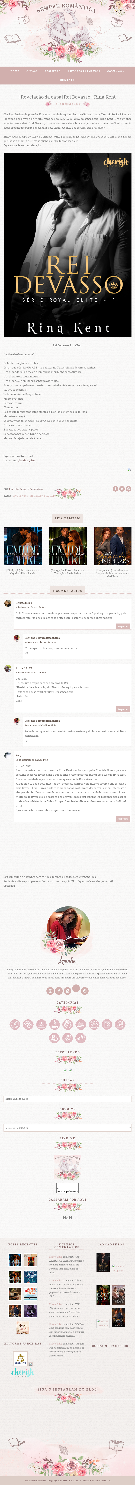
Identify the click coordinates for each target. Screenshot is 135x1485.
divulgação (20, 495)
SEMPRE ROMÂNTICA (72, 1481)
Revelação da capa (43, 495)
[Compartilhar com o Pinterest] (128, 489)
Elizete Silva (24, 603)
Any (18, 755)
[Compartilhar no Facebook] (115, 489)
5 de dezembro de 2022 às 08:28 (40, 642)
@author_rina (26, 460)
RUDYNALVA (24, 668)
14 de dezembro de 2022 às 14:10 (32, 759)
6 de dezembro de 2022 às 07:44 (40, 725)
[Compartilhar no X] (122, 489)
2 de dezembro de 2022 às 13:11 (31, 607)
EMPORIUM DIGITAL (103, 1481)
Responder (122, 626)
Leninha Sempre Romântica (42, 637)
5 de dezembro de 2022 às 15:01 (31, 672)
